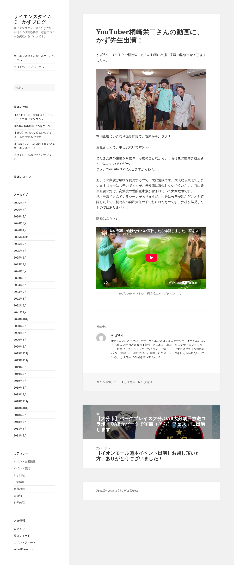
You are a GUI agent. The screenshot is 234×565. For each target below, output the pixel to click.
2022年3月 (20, 305)
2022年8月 (20, 298)
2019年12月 (21, 353)
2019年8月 (20, 367)
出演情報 (19, 482)
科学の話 (19, 502)
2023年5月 (20, 278)
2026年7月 (20, 209)
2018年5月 (20, 435)
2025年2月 (20, 264)
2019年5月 (20, 387)
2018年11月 (21, 401)
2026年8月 (20, 203)
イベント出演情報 (25, 461)
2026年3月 (20, 223)
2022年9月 (20, 292)
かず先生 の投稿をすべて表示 (138, 357)
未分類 (18, 496)
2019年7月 (20, 374)
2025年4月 (20, 257)
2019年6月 (20, 381)
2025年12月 (21, 237)
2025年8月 (20, 251)
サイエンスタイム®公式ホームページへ (34, 58)
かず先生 (129, 382)
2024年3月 (20, 271)
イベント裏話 (22, 468)
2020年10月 (21, 319)
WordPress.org (23, 549)
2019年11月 (21, 360)
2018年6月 (20, 429)
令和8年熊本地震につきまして (32, 126)
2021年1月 (20, 312)
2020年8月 (20, 333)
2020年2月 (20, 346)
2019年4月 (20, 394)
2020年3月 (20, 340)
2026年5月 (20, 216)
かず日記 (19, 475)
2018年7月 (20, 422)
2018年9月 (20, 415)
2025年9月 (20, 244)
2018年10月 (21, 408)
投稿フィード (22, 535)
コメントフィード (25, 542)
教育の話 (19, 489)
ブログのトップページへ (29, 67)
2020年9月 (20, 326)
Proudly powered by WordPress (117, 490)
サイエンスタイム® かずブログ (33, 19)
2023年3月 (20, 285)
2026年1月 (20, 230)
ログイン (19, 529)
